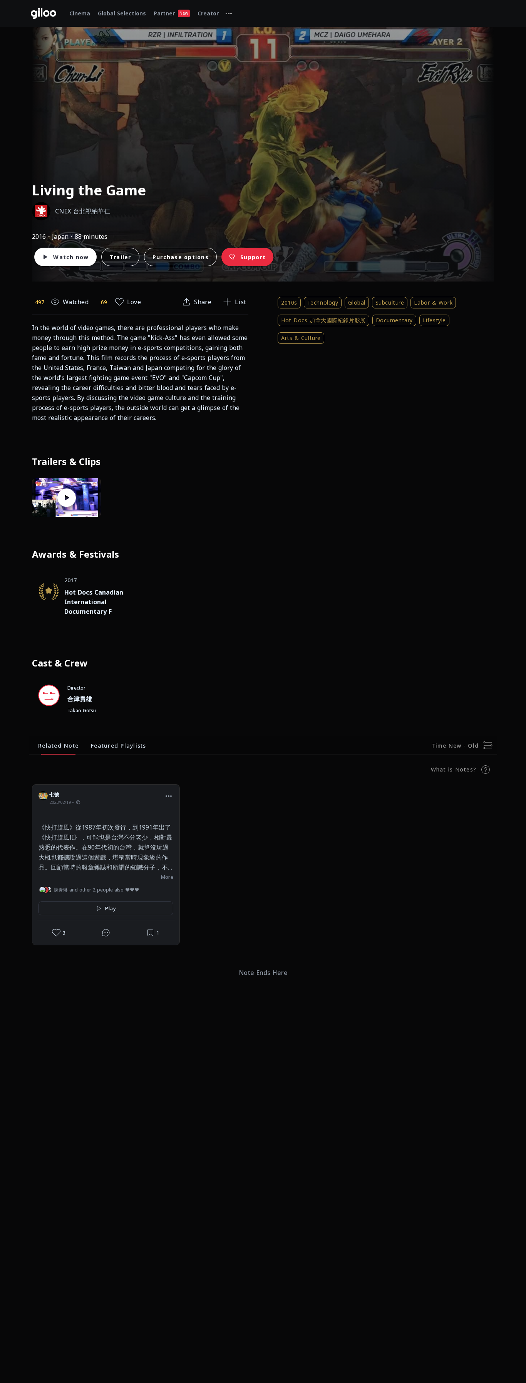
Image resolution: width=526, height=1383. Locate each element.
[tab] (229, 13)
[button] (168, 796)
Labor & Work (433, 302)
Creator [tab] (208, 13)
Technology (322, 302)
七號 (54, 794)
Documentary (394, 320)
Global (356, 302)
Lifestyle (434, 320)
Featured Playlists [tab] (118, 745)
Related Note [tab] (58, 745)
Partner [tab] (171, 13)
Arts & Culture (301, 338)
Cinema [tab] (79, 13)
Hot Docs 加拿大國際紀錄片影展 (323, 320)
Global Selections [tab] (122, 13)
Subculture (389, 302)
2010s (289, 302)
